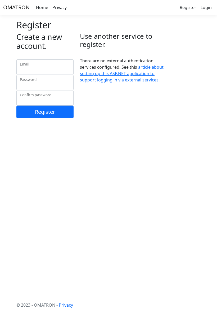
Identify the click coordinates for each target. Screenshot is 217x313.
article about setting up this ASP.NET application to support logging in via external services (122, 73)
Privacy (59, 7)
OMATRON (16, 7)
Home (42, 7)
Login (206, 7)
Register (188, 7)
